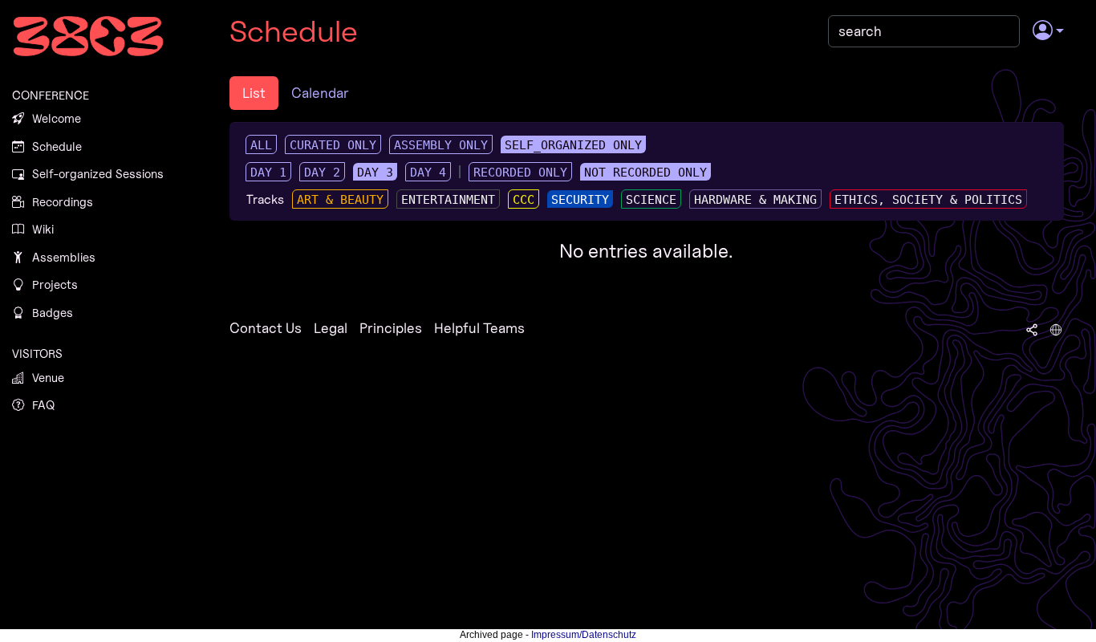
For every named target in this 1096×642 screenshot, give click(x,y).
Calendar (320, 92)
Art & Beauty (340, 200)
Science (651, 200)
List (254, 92)
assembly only (441, 145)
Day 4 (428, 172)
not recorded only (645, 172)
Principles (390, 327)
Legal (330, 327)
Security (580, 200)
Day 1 (268, 172)
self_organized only (573, 145)
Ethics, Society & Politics (928, 200)
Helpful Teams (479, 327)
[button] (1048, 31)
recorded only (520, 172)
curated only (333, 145)
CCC (523, 200)
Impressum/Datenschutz (583, 634)
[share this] (1032, 328)
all (261, 145)
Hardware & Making (755, 200)
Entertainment (448, 200)
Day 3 (375, 172)
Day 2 (322, 172)
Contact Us (265, 327)
